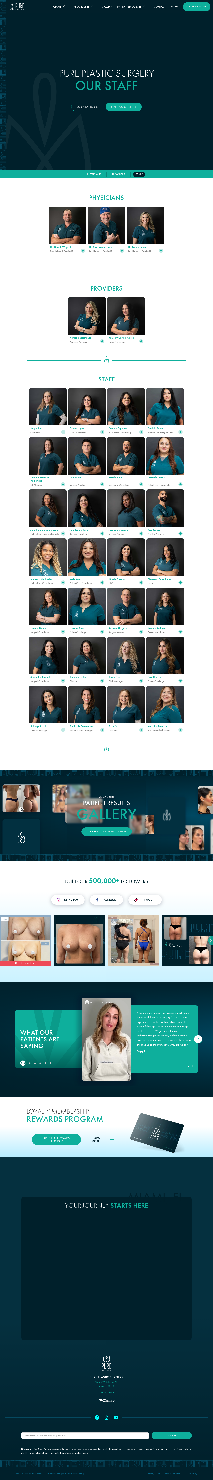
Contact (160, 6)
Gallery (107, 6)
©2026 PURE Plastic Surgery (29, 1473)
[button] (60, 6)
